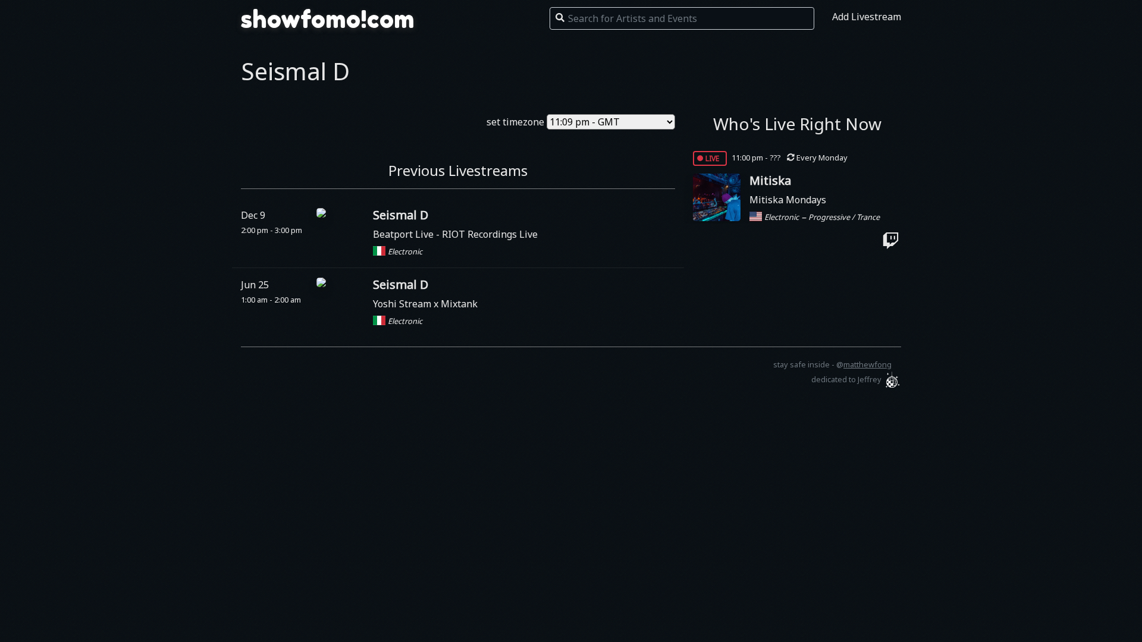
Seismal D (400, 215)
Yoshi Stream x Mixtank (425, 303)
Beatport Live (404, 234)
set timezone (515, 121)
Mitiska (770, 180)
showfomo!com (328, 19)
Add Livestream (866, 16)
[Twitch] (890, 240)
